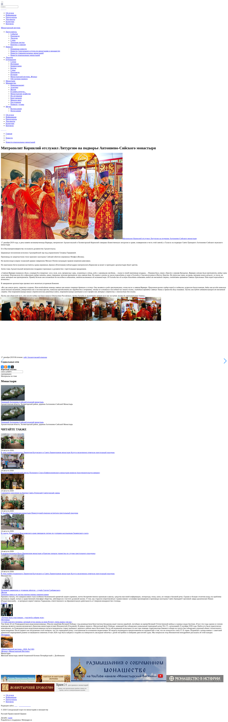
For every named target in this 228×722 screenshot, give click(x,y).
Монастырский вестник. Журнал (23, 77)
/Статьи (4, 603)
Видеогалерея (16, 109)
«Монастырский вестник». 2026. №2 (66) (17, 649)
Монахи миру (16, 100)
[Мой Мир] (9, 367)
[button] (225, 361)
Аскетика (14, 87)
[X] (12, 367)
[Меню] (2, 4)
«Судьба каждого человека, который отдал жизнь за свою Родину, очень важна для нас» (36, 622)
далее (10, 718)
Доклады (14, 38)
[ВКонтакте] (2, 367)
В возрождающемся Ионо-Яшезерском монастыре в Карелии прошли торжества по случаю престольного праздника (48, 553)
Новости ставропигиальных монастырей (27, 53)
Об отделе (10, 13)
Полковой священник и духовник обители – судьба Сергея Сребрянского (30, 590)
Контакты (10, 24)
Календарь (10, 22)
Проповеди (15, 36)
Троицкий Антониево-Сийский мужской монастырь (22, 402)
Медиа (8, 107)
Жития (13, 89)
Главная (9, 134)
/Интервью (5, 620)
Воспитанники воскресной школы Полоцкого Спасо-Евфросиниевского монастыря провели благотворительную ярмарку (50, 473)
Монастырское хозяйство (20, 94)
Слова (12, 40)
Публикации (11, 60)
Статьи (13, 62)
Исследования (16, 96)
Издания (13, 75)
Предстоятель (11, 32)
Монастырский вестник (10, 28)
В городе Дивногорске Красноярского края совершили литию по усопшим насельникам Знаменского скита (44, 533)
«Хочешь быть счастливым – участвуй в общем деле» (22, 618)
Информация (11, 15)
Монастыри (10, 81)
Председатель (11, 17)
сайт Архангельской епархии (35, 357)
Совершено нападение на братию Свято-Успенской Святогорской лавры (30, 493)
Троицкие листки (17, 42)
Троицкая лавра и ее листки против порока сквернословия (25, 595)
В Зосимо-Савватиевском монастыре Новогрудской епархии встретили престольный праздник (39, 513)
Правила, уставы (17, 104)
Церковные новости (18, 49)
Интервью (14, 64)
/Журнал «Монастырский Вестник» (15, 651)
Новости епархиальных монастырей (25, 55)
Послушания (15, 102)
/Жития (4, 592)
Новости (9, 47)
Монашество (11, 83)
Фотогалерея (15, 111)
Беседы (13, 68)
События (14, 34)
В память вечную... (18, 92)
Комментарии (16, 66)
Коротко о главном (18, 45)
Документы (10, 19)
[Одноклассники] (5, 367)
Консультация (16, 98)
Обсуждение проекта (19, 79)
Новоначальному (17, 85)
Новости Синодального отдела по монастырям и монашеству (35, 51)
